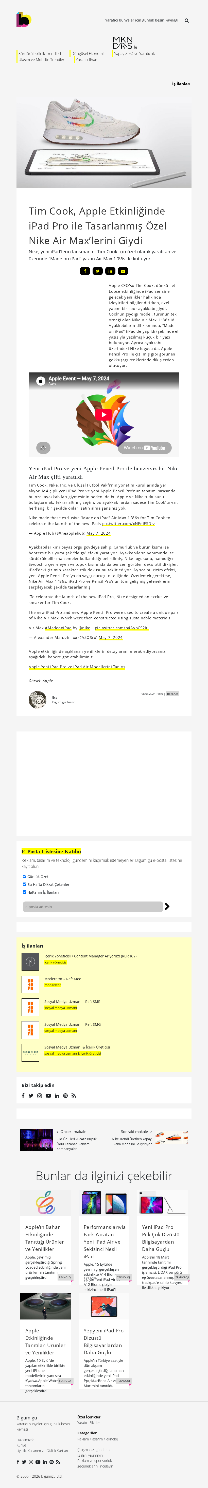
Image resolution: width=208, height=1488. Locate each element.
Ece (54, 697)
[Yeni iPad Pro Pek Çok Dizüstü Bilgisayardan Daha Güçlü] (162, 1202)
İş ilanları (32, 946)
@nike (84, 627)
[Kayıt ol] (167, 906)
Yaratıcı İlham (87, 59)
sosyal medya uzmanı (60, 1007)
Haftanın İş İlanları (43, 892)
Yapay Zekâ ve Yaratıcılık (134, 53)
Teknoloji (111, 1439)
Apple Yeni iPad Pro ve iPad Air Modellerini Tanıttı (77, 666)
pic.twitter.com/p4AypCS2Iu (122, 627)
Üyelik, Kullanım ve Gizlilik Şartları (42, 1450)
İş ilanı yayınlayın (90, 1455)
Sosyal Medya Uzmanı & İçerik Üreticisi (77, 1047)
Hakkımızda (25, 1439)
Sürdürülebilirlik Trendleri (40, 53)
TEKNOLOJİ (65, 1277)
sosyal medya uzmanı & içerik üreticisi (72, 1053)
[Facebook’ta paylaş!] (85, 271)
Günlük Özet (37, 876)
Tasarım (97, 1439)
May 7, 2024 (98, 533)
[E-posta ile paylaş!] (123, 271)
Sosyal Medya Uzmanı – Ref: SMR (72, 1001)
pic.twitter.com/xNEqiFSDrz (128, 523)
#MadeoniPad (58, 627)
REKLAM (172, 694)
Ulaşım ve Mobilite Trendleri (42, 59)
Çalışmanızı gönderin (93, 1449)
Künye (21, 1445)
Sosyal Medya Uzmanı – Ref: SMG (72, 1024)
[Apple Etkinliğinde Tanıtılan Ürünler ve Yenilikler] (45, 1306)
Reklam (83, 1439)
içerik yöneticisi (55, 962)
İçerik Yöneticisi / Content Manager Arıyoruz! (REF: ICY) (90, 956)
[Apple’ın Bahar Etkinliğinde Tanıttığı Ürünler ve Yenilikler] (45, 1202)
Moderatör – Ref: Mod (62, 978)
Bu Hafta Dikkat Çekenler (48, 884)
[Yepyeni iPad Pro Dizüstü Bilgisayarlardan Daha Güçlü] (104, 1306)
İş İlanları (181, 83)
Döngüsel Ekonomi (87, 53)
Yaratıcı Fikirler (88, 1422)
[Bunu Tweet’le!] (98, 271)
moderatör (52, 985)
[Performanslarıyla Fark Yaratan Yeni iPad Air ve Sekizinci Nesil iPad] (104, 1202)
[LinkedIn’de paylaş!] (110, 271)
